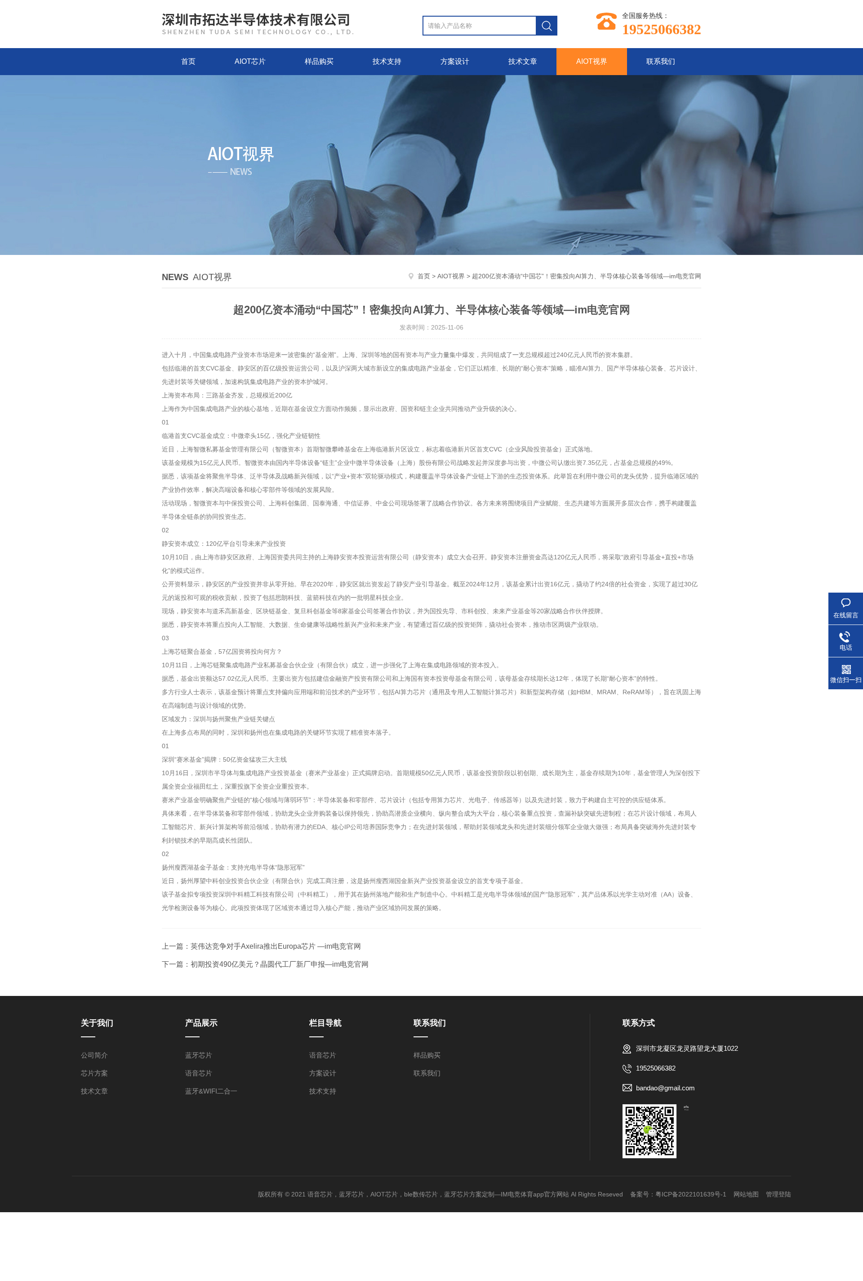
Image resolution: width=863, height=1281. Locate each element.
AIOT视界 (591, 61)
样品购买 (319, 61)
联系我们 (660, 61)
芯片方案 (94, 1073)
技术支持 (387, 61)
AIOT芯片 (250, 61)
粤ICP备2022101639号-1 (690, 1194)
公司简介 (94, 1055)
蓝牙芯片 (198, 1055)
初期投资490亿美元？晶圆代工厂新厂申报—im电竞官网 (280, 964)
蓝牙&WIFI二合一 (211, 1091)
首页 (188, 61)
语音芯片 (198, 1073)
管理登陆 (778, 1194)
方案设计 (454, 61)
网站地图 (746, 1194)
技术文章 (522, 61)
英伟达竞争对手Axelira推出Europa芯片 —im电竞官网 (276, 946)
